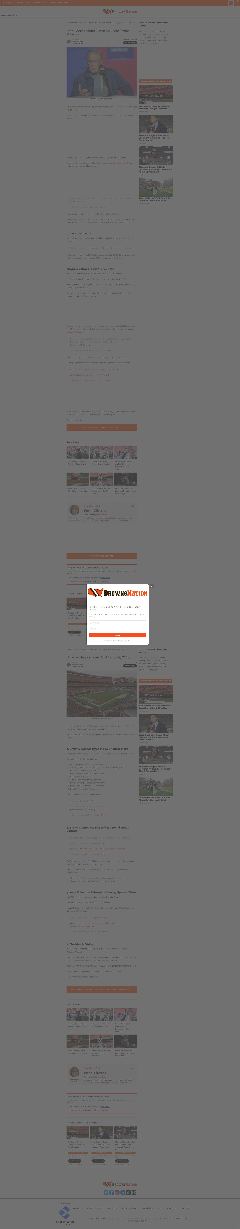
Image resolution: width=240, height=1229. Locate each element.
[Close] (152, 586)
